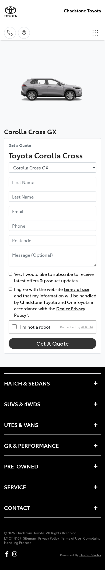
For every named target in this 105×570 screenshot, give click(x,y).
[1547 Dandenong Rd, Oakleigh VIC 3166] (24, 33)
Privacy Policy (48, 538)
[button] (95, 32)
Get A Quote (52, 343)
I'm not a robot (35, 327)
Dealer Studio (90, 554)
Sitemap (29, 538)
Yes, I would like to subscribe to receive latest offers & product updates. (54, 277)
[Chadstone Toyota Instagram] (16, 554)
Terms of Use (71, 538)
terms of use (76, 289)
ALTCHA (87, 327)
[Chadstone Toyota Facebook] (8, 554)
